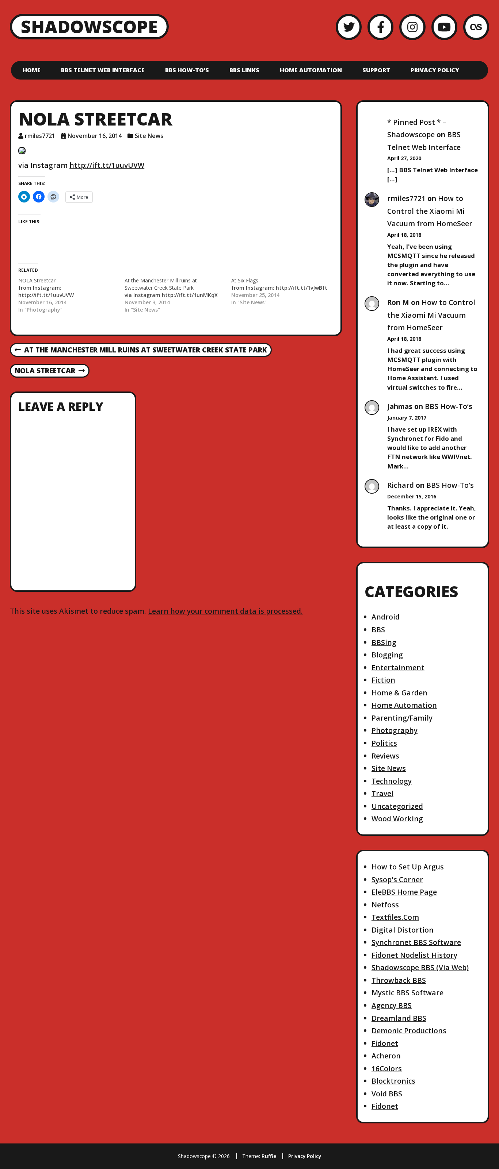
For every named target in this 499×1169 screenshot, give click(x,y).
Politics (384, 743)
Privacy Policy (435, 70)
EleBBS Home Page (404, 892)
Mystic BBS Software (407, 993)
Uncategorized (397, 806)
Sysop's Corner (397, 879)
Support (376, 70)
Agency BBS (392, 1005)
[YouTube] (444, 27)
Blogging (387, 655)
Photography (395, 730)
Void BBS (387, 1094)
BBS (378, 629)
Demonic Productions (409, 1030)
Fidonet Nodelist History (414, 955)
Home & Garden (399, 693)
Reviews (385, 756)
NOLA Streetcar (44, 371)
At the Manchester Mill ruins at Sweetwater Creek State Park (140, 350)
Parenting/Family (402, 718)
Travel (382, 793)
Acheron (386, 1056)
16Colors (387, 1068)
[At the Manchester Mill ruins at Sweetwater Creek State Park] (178, 295)
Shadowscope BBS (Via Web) (420, 967)
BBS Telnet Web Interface (103, 70)
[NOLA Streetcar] (71, 295)
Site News (149, 136)
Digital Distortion (403, 930)
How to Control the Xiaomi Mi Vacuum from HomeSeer (429, 210)
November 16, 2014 (95, 136)
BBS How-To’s (187, 70)
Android (386, 617)
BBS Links (244, 70)
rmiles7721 (40, 136)
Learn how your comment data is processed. (225, 611)
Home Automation (311, 70)
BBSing (384, 642)
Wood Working (397, 818)
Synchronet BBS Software (416, 942)
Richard (400, 485)
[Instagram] (412, 27)
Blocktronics (393, 1081)
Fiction (383, 680)
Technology (392, 781)
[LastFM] (476, 27)
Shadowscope (89, 26)
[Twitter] (349, 27)
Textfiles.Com (395, 917)
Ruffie (269, 1156)
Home (32, 70)
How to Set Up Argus (408, 867)
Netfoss (385, 905)
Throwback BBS (399, 980)
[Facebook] (380, 27)
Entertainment (398, 667)
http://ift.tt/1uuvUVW (106, 165)
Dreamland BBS (399, 1018)
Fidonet (385, 1043)
